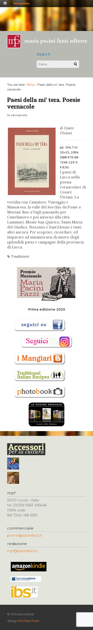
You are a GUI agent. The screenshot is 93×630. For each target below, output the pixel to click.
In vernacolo (17, 115)
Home (30, 84)
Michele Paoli (28, 621)
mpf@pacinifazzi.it (22, 551)
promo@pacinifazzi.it (24, 535)
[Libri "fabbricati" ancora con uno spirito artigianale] (49, 46)
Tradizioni (20, 256)
